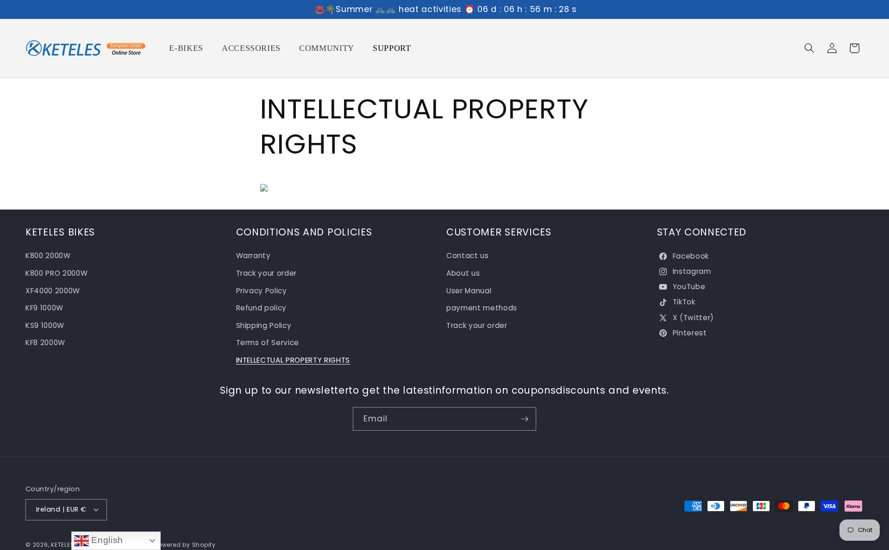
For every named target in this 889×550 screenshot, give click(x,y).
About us (463, 273)
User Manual (468, 291)
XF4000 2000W (52, 291)
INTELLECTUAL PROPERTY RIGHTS (293, 360)
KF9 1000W (44, 308)
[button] (809, 48)
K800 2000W (48, 255)
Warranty (253, 255)
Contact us (467, 255)
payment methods (481, 308)
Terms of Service (268, 342)
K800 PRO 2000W (56, 273)
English (106, 540)
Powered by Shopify (185, 545)
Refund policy (261, 308)
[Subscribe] (524, 419)
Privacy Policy (261, 291)
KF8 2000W (45, 342)
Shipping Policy (264, 325)
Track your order (266, 273)
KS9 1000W (44, 325)
